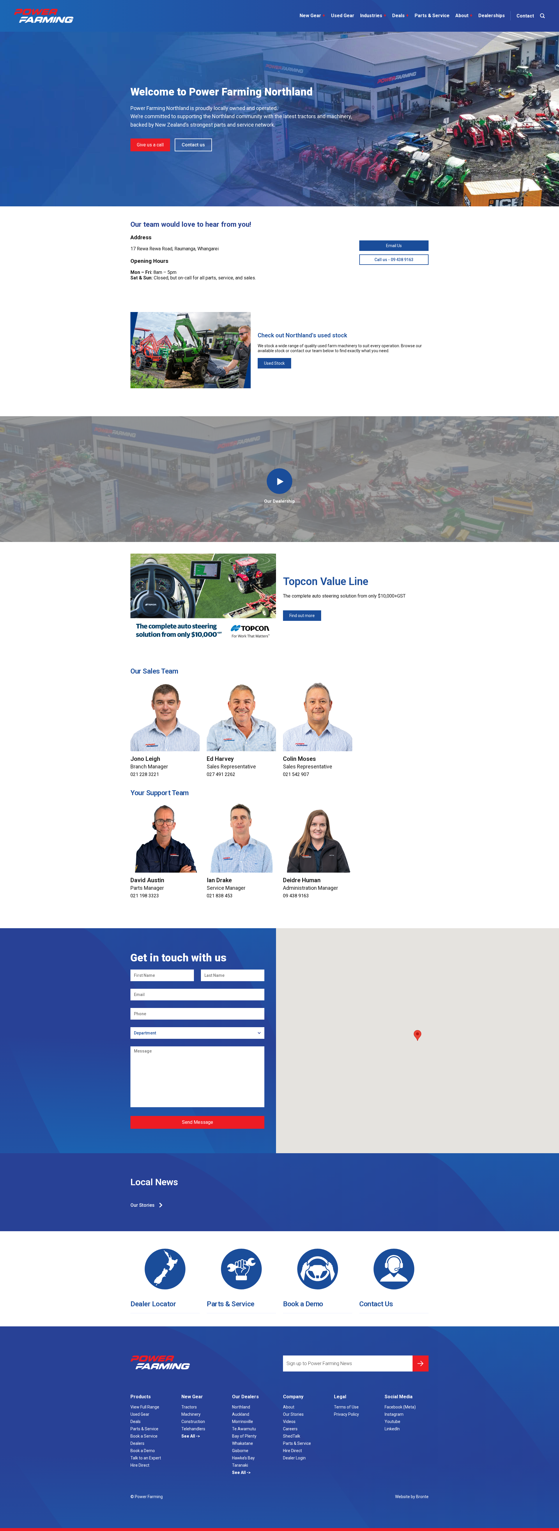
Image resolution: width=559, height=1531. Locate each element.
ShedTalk (291, 1436)
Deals (400, 15)
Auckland (240, 1414)
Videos (289, 1421)
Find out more (302, 615)
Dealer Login (294, 1458)
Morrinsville (242, 1421)
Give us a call (150, 145)
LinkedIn (392, 1429)
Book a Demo (303, 1304)
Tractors (189, 1407)
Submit (421, 1363)
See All (188, 1436)
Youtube (392, 1421)
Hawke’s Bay (243, 1458)
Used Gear (342, 15)
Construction (193, 1421)
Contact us (193, 145)
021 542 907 (296, 774)
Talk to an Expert (145, 1458)
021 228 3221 (144, 774)
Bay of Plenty (244, 1436)
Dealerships (491, 15)
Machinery (191, 1414)
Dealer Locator (153, 1304)
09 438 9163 (296, 896)
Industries (373, 15)
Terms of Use (346, 1407)
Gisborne (240, 1450)
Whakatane (242, 1443)
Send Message (197, 1122)
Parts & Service (432, 15)
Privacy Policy (346, 1414)
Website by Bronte (412, 1496)
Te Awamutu (244, 1429)
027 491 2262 (221, 774)
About (464, 15)
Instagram (394, 1414)
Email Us (394, 245)
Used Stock (274, 363)
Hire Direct (139, 1465)
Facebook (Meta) (400, 1407)
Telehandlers (193, 1429)
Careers (290, 1429)
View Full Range (144, 1407)
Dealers (137, 1443)
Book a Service (144, 1436)
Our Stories (142, 1205)
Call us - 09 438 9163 (393, 259)
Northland (241, 1407)
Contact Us (376, 1304)
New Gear (312, 15)
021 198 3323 (144, 896)
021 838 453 (220, 896)
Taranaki (240, 1465)
